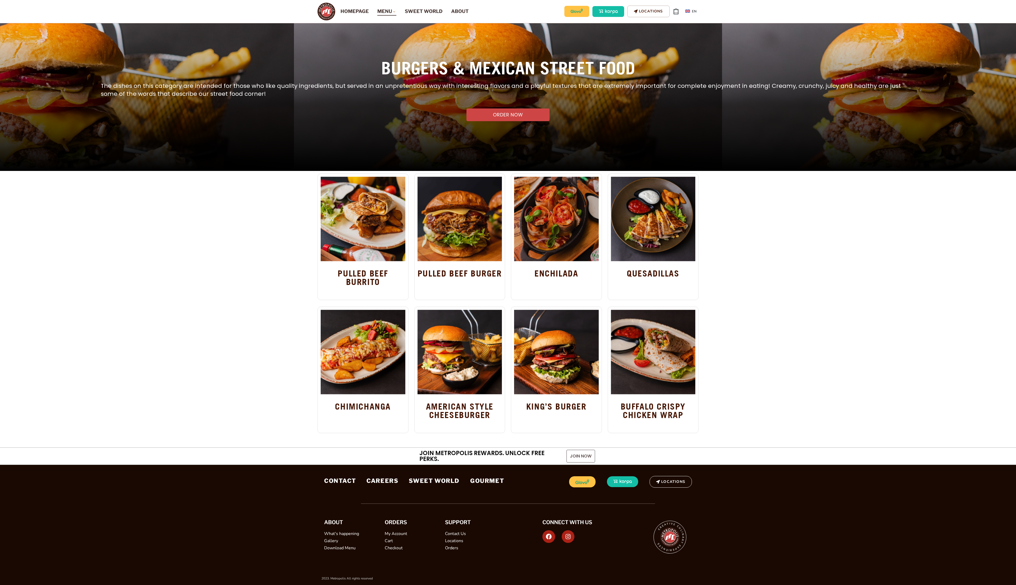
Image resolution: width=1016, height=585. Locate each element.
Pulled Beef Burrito (363, 278)
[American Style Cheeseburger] (460, 352)
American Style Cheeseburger (459, 411)
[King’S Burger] (556, 352)
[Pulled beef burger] (460, 219)
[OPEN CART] (676, 11)
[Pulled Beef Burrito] (363, 219)
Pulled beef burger (460, 273)
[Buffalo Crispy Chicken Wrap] (653, 352)
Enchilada (556, 273)
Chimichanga (363, 406)
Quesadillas (653, 273)
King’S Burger (556, 406)
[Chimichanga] (363, 352)
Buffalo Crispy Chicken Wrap (653, 411)
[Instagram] (568, 536)
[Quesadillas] (653, 219)
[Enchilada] (556, 219)
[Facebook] (548, 536)
